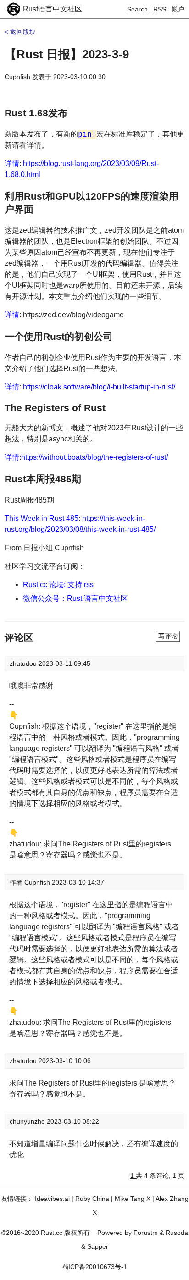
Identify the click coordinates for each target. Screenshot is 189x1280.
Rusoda (177, 1232)
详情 (12, 163)
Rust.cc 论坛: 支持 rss (58, 585)
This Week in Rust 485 (41, 518)
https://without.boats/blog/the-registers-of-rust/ (94, 457)
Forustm (145, 1232)
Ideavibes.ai (52, 1198)
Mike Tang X (132, 1198)
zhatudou (24, 663)
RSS (159, 9)
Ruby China (92, 1198)
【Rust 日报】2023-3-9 (67, 54)
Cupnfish (17, 76)
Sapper (97, 1246)
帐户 (178, 9)
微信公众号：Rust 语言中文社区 (75, 598)
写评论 (168, 636)
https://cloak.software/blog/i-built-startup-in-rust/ (99, 387)
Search (137, 9)
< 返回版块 (20, 31)
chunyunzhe (28, 1121)
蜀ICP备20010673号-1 (94, 1266)
